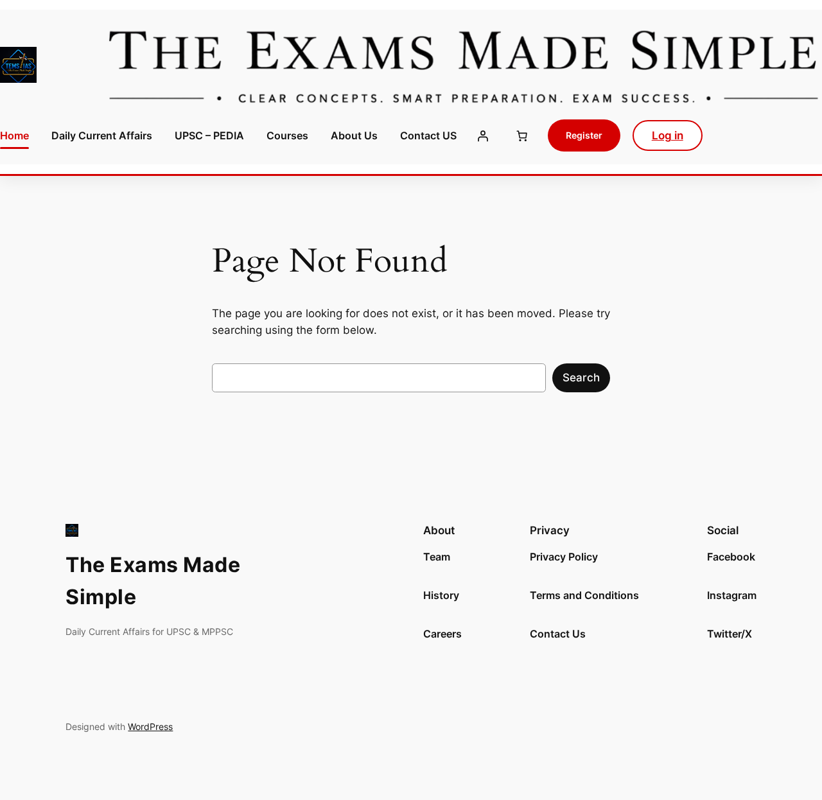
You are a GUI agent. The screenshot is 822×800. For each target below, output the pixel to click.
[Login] (482, 135)
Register (584, 135)
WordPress (150, 726)
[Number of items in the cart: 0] (521, 135)
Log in (667, 135)
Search (581, 377)
